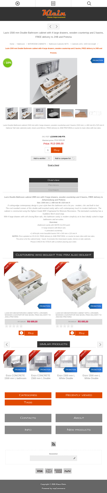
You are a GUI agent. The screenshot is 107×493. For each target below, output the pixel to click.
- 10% (7, 62)
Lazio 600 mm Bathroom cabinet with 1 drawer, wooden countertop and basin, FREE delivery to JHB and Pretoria (78, 315)
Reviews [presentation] (53, 185)
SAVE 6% (32, 353)
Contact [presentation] (53, 190)
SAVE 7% (8, 265)
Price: (46, 143)
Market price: (48, 140)
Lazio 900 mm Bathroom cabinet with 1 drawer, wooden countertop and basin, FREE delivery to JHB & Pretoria (28, 315)
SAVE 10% (59, 266)
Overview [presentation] (53, 180)
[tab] (53, 180)
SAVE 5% (7, 353)
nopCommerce (59, 488)
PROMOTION (98, 60)
